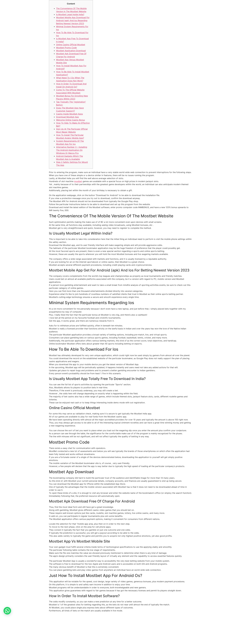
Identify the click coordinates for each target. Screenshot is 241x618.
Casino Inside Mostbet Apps (69, 114)
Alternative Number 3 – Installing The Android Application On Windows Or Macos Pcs (71, 150)
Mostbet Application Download (71, 50)
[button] (7, 610)
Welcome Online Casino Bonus (70, 120)
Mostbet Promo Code (66, 47)
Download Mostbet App (67, 117)
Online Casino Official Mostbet (70, 44)
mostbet (78, 181)
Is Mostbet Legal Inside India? (70, 14)
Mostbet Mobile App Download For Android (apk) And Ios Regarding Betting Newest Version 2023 (72, 20)
